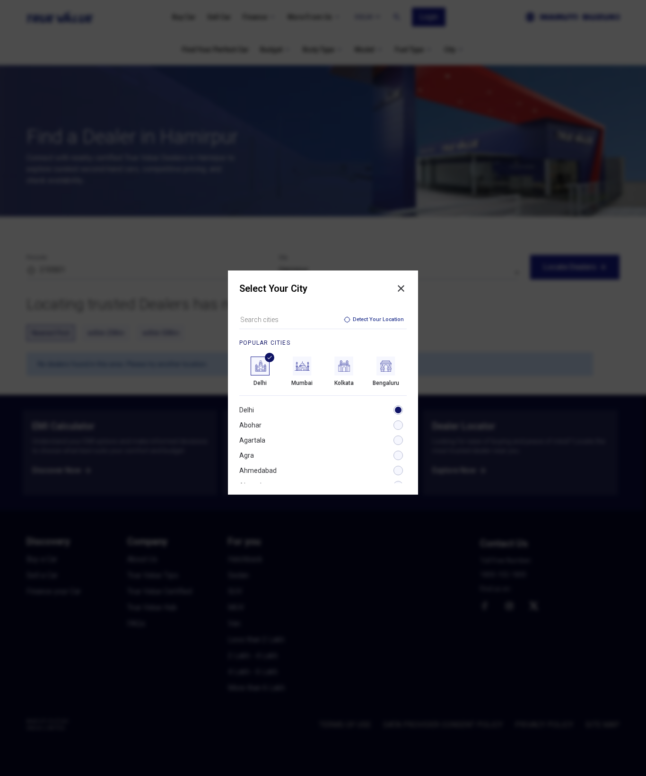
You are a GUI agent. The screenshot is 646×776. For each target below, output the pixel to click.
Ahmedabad (258, 470)
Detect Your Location (378, 319)
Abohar (250, 425)
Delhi (246, 410)
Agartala (252, 440)
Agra (246, 455)
